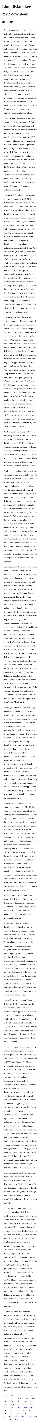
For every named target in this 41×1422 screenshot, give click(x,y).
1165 (18, 1407)
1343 (17, 1410)
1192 (25, 1401)
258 (31, 1395)
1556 (11, 1401)
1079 (19, 1398)
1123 (26, 1398)
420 (10, 1416)
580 (5, 1410)
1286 (5, 1404)
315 (25, 1395)
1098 (11, 1407)
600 (31, 1407)
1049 (12, 1395)
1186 (16, 1419)
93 (18, 1404)
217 (31, 1401)
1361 (18, 1401)
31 (4, 1416)
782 (30, 1410)
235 (31, 1413)
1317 (5, 1398)
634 (22, 1416)
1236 (12, 1398)
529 (35, 1416)
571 (16, 1416)
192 (10, 1419)
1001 (17, 1413)
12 (23, 1419)
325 (11, 1410)
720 (11, 1413)
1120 (33, 1398)
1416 (29, 1416)
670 (5, 1413)
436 (24, 1410)
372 (19, 1395)
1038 (25, 1407)
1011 (12, 1404)
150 (5, 1401)
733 (5, 1407)
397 (24, 1404)
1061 (30, 1404)
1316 (24, 1413)
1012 (5, 1395)
